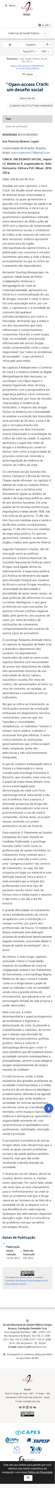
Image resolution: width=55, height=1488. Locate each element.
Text (8, 118)
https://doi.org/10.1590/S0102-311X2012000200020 (27, 67)
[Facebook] (31, 1407)
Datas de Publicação (16, 126)
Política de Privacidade (40, 1472)
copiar (27, 74)
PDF (44, 51)
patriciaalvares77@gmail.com (30, 152)
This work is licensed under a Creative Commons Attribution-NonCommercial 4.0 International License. (26, 1280)
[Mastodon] (24, 1407)
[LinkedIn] (27, 1407)
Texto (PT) (28, 51)
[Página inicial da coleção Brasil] (27, 1383)
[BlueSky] (20, 1407)
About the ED (27, 98)
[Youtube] (34, 1407)
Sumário (30, 44)
